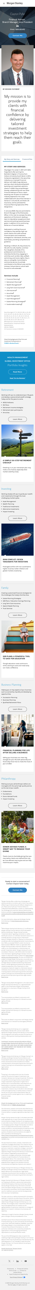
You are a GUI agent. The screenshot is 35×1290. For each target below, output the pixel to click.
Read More (20, 372)
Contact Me (17, 36)
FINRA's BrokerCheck (11, 343)
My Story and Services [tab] (12, 159)
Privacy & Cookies (22, 1268)
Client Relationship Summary (20, 921)
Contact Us (23, 1270)
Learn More (20, 419)
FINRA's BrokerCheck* (18, 1105)
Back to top (4, 923)
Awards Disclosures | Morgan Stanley (11, 1248)
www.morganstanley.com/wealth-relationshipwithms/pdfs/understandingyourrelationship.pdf (17, 914)
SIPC (14, 1285)
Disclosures (10, 1268)
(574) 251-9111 (20, 29)
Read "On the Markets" (17, 378)
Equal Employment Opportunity (18, 1274)
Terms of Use (12, 1270)
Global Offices (17, 1272)
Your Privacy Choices (16, 1277)
